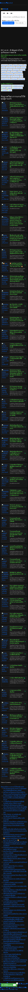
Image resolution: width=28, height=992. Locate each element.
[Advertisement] (14, 36)
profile (5, 90)
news (9, 88)
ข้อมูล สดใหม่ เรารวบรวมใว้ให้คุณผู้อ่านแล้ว (12, 786)
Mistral (21, 65)
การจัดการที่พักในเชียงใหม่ (10, 956)
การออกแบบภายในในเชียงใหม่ (11, 958)
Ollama (15, 65)
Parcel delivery (18, 74)
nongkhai (4, 70)
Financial (3, 77)
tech (9, 77)
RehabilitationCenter (7, 74)
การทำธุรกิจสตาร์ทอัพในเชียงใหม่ (12, 954)
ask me (3, 3)
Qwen (10, 65)
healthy (3, 72)
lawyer (10, 70)
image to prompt (18, 86)
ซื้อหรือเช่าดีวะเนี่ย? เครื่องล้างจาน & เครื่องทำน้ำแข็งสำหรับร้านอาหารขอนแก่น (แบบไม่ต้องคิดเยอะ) (15, 831)
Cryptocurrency (10, 67)
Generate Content (8, 23)
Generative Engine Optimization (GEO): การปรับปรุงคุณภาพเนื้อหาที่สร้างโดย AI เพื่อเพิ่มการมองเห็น (15, 871)
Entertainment (7, 86)
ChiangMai (21, 79)
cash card (14, 72)
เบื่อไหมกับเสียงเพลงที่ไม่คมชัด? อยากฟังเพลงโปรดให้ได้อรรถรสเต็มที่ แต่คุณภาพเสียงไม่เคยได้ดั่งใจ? (15, 843)
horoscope (4, 65)
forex (8, 72)
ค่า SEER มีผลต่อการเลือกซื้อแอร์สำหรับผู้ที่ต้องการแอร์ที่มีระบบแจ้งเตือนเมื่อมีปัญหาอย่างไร (14, 797)
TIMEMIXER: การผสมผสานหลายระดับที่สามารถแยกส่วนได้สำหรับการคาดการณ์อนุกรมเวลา (14, 906)
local (4, 88)
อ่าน (14, 984)
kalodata (22, 70)
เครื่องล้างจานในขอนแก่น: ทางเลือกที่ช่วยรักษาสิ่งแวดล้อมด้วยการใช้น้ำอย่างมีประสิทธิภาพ (14, 974)
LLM (25, 65)
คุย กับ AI (10, 3)
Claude (18, 67)
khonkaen (16, 70)
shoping (23, 67)
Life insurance (15, 77)
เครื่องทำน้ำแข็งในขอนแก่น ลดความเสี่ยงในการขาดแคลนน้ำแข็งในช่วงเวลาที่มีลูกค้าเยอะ (14, 810)
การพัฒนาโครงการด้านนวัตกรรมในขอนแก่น (15, 960)
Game (3, 67)
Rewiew (20, 72)
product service (17, 88)
